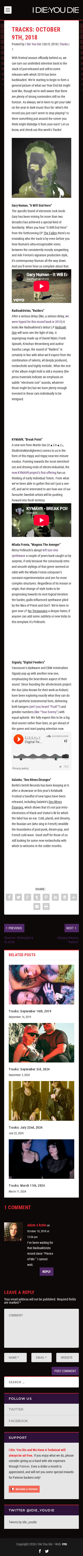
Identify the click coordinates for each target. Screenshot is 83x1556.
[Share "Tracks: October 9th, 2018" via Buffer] (64, 897)
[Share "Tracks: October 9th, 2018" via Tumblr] (37, 897)
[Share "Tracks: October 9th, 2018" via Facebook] (9, 897)
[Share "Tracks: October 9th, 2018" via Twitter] (18, 897)
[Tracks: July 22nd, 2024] (41, 1101)
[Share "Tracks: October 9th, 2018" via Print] (46, 906)
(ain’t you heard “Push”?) (44, 706)
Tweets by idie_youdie (23, 1522)
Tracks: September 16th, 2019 (30, 1011)
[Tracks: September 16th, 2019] (41, 984)
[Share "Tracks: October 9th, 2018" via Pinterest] (46, 897)
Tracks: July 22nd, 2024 (26, 1127)
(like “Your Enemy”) (46, 712)
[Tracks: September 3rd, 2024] (41, 1042)
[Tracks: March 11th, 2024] (41, 1159)
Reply (46, 1271)
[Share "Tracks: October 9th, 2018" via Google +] (27, 897)
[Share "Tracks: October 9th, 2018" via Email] (37, 906)
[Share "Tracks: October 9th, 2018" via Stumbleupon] (73, 897)
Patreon (24, 1466)
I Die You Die (33, 44)
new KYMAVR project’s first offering (34, 472)
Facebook (18, 1421)
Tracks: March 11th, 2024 (27, 1185)
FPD (64, 1544)
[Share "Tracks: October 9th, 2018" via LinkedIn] (55, 897)
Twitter (16, 1409)
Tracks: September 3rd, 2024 (29, 1069)
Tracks (64, 44)
